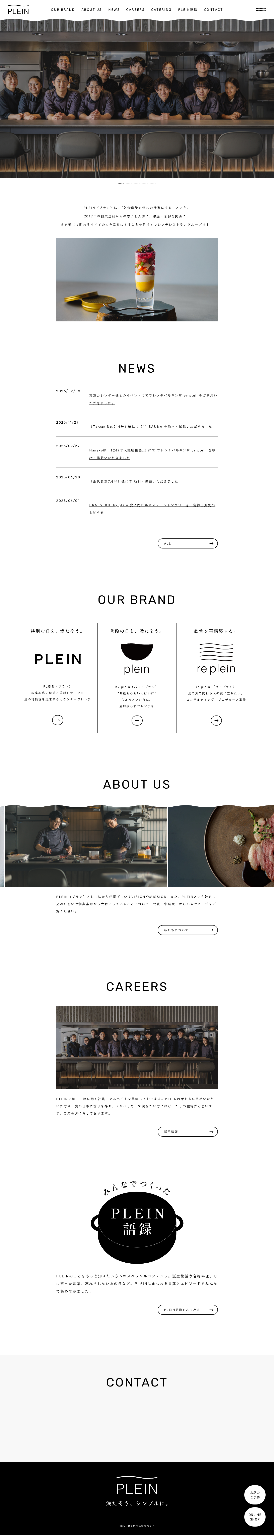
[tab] (121, 183)
